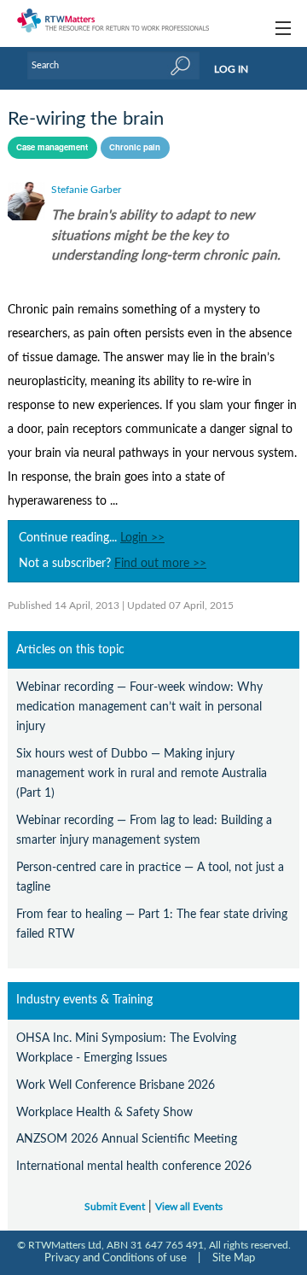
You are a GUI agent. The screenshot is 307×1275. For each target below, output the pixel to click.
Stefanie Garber (86, 189)
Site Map (233, 1258)
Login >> (142, 538)
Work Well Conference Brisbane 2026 (115, 1085)
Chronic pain (134, 147)
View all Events (189, 1207)
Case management (52, 147)
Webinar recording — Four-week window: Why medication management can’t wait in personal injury (139, 707)
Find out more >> (160, 564)
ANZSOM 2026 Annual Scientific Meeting (126, 1138)
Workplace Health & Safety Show (104, 1112)
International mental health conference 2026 (134, 1166)
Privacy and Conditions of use (115, 1258)
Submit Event (114, 1207)
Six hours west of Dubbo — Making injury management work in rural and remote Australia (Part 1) (141, 773)
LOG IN (231, 69)
